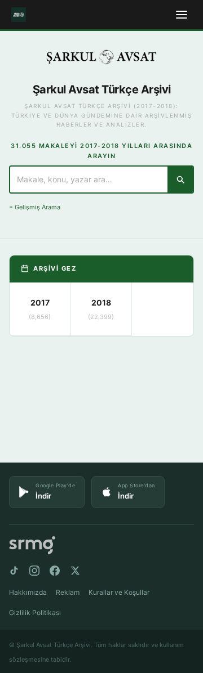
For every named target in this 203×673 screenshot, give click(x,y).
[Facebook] (55, 571)
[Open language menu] (181, 15)
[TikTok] (14, 571)
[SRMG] (32, 545)
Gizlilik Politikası (35, 612)
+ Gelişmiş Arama (34, 207)
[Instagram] (34, 571)
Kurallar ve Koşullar (119, 592)
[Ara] (180, 179)
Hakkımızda (28, 592)
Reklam (68, 592)
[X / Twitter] (75, 571)
